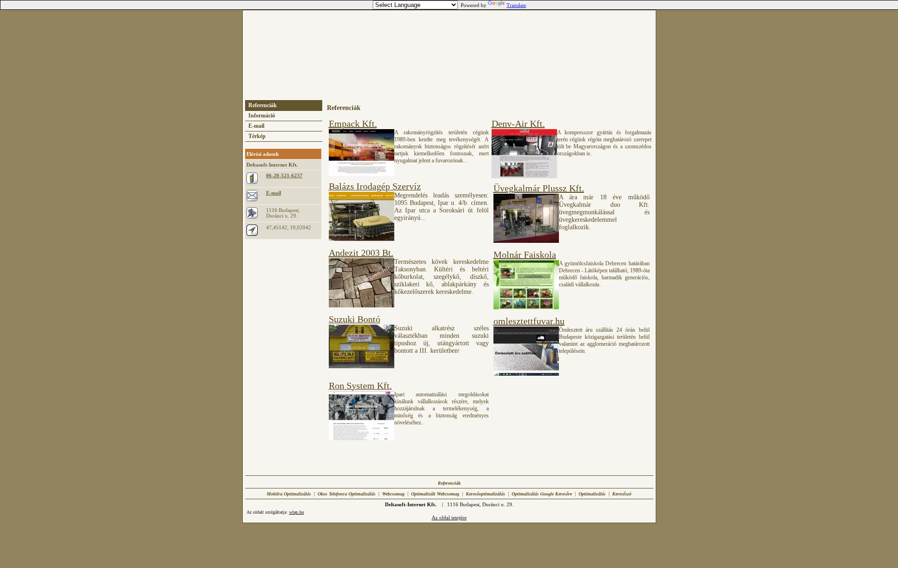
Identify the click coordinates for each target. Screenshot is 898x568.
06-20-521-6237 (284, 175)
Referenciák (262, 105)
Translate (516, 5)
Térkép (257, 136)
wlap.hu (296, 512)
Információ (261, 115)
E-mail (256, 126)
